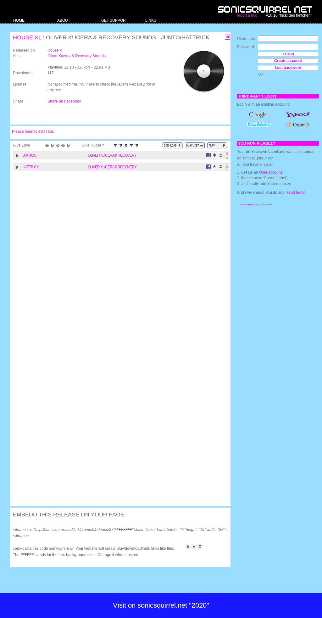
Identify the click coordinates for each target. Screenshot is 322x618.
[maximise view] (227, 37)
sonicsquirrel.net (249, 204)
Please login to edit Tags (33, 131)
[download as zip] (173, 145)
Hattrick (31, 167)
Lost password (288, 67)
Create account (288, 60)
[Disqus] (117, 256)
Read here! (295, 192)
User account (270, 172)
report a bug (247, 15)
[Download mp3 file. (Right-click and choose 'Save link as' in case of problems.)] (215, 155)
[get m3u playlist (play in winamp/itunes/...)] (195, 145)
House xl (27, 37)
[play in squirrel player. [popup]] (217, 145)
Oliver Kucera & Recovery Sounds (76, 56)
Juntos (29, 155)
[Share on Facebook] (209, 155)
